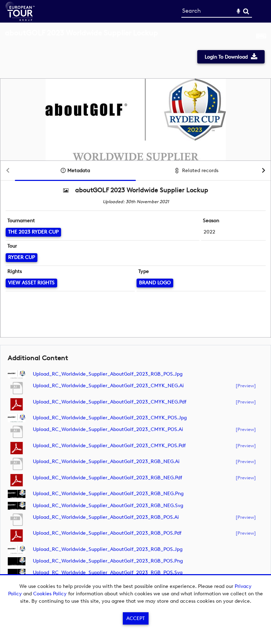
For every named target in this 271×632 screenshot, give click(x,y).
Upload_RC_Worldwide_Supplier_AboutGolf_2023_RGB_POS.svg (107, 573)
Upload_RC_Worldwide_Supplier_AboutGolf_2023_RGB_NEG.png (108, 494)
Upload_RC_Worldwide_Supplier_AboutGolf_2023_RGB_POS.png (108, 561)
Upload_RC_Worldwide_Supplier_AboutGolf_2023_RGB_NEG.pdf (107, 478)
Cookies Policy (50, 594)
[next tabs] (264, 171)
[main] (135, 310)
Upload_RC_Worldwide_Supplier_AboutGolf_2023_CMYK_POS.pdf (109, 446)
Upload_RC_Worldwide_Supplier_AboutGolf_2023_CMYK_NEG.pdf (109, 402)
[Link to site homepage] (20, 19)
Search (246, 11)
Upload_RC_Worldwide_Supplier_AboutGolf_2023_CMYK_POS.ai (108, 429)
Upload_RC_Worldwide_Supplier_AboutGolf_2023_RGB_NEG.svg (108, 506)
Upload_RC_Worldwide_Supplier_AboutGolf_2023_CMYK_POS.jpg (110, 418)
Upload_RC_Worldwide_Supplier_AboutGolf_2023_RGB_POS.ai (106, 517)
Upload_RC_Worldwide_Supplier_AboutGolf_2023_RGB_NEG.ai (106, 461)
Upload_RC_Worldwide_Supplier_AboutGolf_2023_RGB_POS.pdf (107, 533)
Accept (135, 618)
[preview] (246, 385)
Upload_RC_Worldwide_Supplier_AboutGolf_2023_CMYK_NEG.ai (108, 386)
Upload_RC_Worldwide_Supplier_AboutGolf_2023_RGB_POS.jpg (107, 374)
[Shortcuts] (261, 37)
